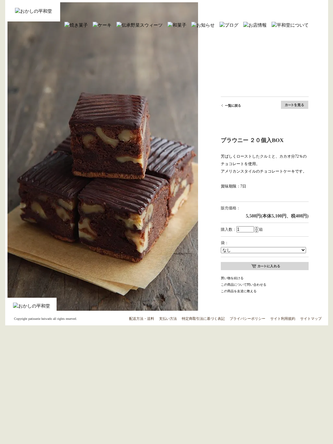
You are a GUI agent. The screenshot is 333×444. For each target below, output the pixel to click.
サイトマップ (311, 318)
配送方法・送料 (141, 318)
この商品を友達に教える (239, 291)
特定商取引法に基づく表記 (203, 318)
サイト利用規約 (282, 318)
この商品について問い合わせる (243, 284)
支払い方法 (168, 318)
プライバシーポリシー (247, 318)
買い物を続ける (232, 278)
